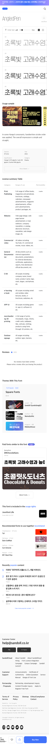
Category (27, 158)
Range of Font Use (29, 677)
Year (25, 151)
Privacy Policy (16, 698)
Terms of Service (5, 698)
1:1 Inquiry (24, 649)
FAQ (9, 649)
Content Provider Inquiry (23, 686)
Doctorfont (7, 450)
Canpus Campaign (30, 663)
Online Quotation (32, 675)
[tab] (39, 30)
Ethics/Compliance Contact (38, 698)
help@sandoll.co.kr (15, 643)
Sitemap (25, 696)
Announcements (21, 672)
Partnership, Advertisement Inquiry (27, 683)
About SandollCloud (34, 658)
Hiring (17, 661)
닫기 (44, 3)
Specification (8, 158)
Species (6, 151)
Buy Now (35, 740)
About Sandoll (20, 658)
